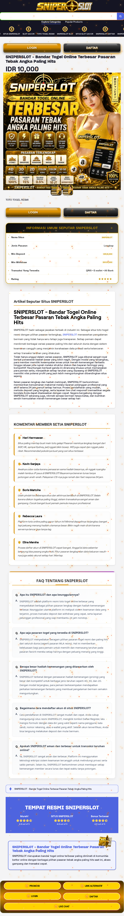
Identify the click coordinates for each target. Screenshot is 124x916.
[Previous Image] (5, 131)
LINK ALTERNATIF (94, 886)
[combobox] (58, 16)
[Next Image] (118, 131)
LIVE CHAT (64, 906)
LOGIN (32, 47)
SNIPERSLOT (70, 334)
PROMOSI (35, 886)
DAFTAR (92, 47)
